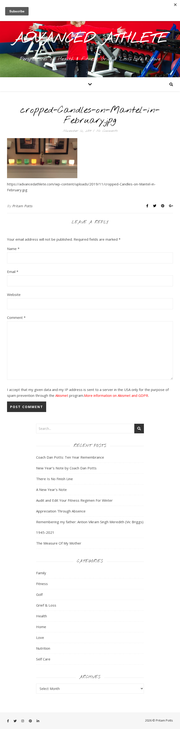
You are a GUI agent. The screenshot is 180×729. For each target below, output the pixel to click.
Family (41, 573)
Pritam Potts (22, 206)
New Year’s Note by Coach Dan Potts (66, 468)
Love (40, 637)
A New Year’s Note (51, 489)
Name (13, 248)
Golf (39, 594)
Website (14, 294)
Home (41, 626)
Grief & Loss (46, 605)
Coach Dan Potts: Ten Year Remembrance (70, 457)
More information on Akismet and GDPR (116, 395)
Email (12, 271)
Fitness (42, 583)
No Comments (106, 131)
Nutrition (43, 648)
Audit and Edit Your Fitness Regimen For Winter (74, 500)
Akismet (61, 395)
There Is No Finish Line (54, 478)
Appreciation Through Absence (61, 511)
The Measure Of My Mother (58, 543)
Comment (16, 317)
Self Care (43, 659)
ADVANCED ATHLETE (90, 38)
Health (41, 616)
